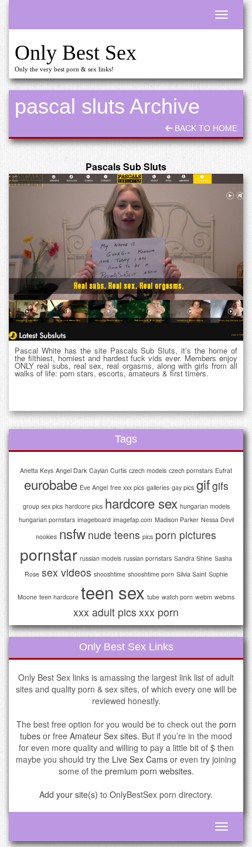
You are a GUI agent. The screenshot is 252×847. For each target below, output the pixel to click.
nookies (46, 536)
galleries (158, 487)
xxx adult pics (105, 612)
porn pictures (185, 534)
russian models (100, 558)
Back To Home (204, 128)
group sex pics (43, 506)
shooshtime (109, 574)
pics (147, 536)
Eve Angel (94, 487)
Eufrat (223, 470)
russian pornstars (148, 558)
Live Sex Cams (140, 759)
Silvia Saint (191, 574)
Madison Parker (177, 519)
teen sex (113, 591)
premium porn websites (148, 771)
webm (203, 596)
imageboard (94, 519)
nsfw (72, 533)
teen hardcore (59, 596)
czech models (147, 470)
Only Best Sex (76, 52)
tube (153, 596)
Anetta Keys (36, 470)
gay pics (183, 487)
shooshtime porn (151, 574)
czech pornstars (191, 470)
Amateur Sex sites (103, 736)
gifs (220, 485)
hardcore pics (84, 506)
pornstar (48, 554)
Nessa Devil (217, 519)
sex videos (66, 572)
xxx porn (159, 612)
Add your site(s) (68, 794)
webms (224, 596)
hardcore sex (141, 502)
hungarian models (205, 506)
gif (203, 484)
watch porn (177, 596)
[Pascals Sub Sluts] (126, 257)
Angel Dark (71, 470)
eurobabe (50, 484)
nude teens (114, 534)
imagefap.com (132, 519)
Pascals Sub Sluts (126, 166)
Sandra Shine (193, 558)
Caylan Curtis (108, 470)
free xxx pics (127, 487)
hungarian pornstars (47, 519)
